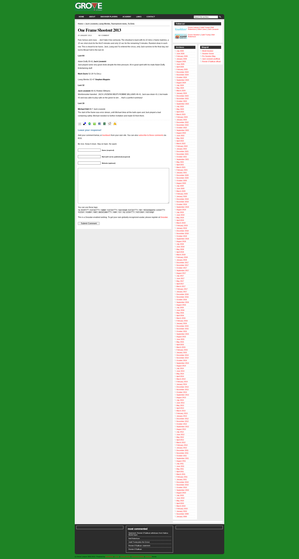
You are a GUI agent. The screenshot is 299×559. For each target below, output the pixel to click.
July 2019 (180, 212)
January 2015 (181, 352)
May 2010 (180, 501)
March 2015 (180, 347)
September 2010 (182, 490)
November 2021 (182, 154)
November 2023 (182, 98)
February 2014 (182, 382)
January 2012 (181, 448)
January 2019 (181, 228)
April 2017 (180, 284)
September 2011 (182, 458)
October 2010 (181, 487)
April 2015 (180, 344)
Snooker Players (108, 17)
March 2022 (180, 143)
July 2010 (180, 495)
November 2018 (182, 233)
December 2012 (182, 419)
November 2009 (182, 514)
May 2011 (180, 469)
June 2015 (180, 339)
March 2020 (180, 191)
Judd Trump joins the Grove (139, 542)
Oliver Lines (201, 29)
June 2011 (180, 466)
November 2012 (182, 421)
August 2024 (181, 83)
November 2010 (182, 485)
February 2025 (182, 69)
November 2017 (182, 265)
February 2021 (182, 170)
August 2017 (181, 273)
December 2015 (182, 326)
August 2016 (181, 305)
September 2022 (182, 130)
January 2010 (181, 511)
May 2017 (180, 281)
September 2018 (182, 239)
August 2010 (181, 493)
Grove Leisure (193, 27)
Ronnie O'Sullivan (135, 549)
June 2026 (180, 53)
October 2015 (181, 331)
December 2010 (182, 482)
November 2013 (182, 389)
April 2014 (180, 376)
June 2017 (180, 278)
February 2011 (181, 477)
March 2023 (180, 114)
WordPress (109, 556)
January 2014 (181, 384)
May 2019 (180, 217)
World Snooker (207, 51)
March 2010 (180, 506)
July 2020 (180, 186)
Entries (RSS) (125, 556)
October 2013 (181, 392)
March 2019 (180, 223)
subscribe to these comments (151, 135)
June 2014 (180, 371)
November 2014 (182, 358)
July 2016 (180, 307)
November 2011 (182, 453)
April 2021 (180, 165)
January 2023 (181, 120)
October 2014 (181, 360)
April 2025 (180, 67)
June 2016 (180, 310)
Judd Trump (204, 27)
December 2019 (182, 199)
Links (138, 17)
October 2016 (181, 300)
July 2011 (180, 464)
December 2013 (182, 387)
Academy (127, 17)
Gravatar (164, 217)
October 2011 (181, 456)
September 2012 (182, 426)
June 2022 (180, 135)
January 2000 (181, 516)
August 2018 (181, 241)
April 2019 (180, 220)
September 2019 (182, 207)
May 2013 (180, 405)
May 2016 (180, 313)
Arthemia (148, 556)
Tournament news (119, 24)
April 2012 (180, 440)
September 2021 (182, 159)
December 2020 (182, 175)
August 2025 (181, 61)
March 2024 (180, 91)
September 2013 (182, 395)
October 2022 (181, 128)
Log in (117, 556)
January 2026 (181, 59)
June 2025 (180, 64)
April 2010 (180, 503)
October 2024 (181, 77)
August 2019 (181, 210)
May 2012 (180, 437)
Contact (151, 17)
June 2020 (180, 188)
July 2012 (180, 432)
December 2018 (182, 231)
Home (81, 17)
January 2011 (181, 479)
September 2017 (182, 270)
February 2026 (182, 56)
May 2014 (180, 374)
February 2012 (182, 445)
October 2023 (181, 101)
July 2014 (180, 368)
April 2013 (180, 408)
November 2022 (182, 125)
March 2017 (180, 286)
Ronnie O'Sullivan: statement (139, 546)
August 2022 (181, 133)
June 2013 (180, 403)
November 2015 (182, 329)
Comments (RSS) (138, 556)
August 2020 (181, 183)
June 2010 (180, 498)
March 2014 (180, 379)
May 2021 (180, 162)
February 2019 (182, 225)
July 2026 (180, 51)
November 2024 (182, 75)
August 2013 (181, 397)
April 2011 (180, 471)
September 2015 (182, 334)
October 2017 (181, 268)
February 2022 (182, 146)
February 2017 (182, 289)
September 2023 (182, 104)
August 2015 (181, 337)
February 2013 (182, 413)
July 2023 (180, 106)
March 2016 (180, 318)
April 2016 (180, 315)
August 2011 (181, 461)
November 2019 (182, 202)
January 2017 (181, 292)
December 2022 (182, 122)
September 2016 (182, 302)
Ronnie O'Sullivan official (211, 61)
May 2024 (180, 88)
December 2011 (182, 450)
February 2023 (182, 117)
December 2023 (182, 96)
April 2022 (180, 141)
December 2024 (182, 72)
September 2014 (182, 363)
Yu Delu (131, 24)
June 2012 (180, 434)
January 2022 (181, 149)
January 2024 (181, 93)
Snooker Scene (208, 53)
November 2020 (182, 178)
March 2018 (180, 255)
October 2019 (181, 204)
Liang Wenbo (104, 24)
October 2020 (181, 180)
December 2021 (182, 151)
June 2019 (180, 215)
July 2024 (180, 85)
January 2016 (181, 323)
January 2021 (181, 173)
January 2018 (181, 260)
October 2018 (181, 236)
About (92, 17)
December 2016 (182, 294)
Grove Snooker (194, 35)
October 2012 (181, 424)
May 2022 (180, 138)
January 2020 (181, 196)
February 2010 (182, 509)
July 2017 (180, 276)
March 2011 (180, 474)
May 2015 (180, 342)
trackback (106, 135)
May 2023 (180, 109)
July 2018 (180, 244)
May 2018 (180, 249)
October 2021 (181, 157)
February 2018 (182, 257)
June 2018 (180, 247)
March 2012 (180, 442)
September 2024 (182, 80)
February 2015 (182, 350)
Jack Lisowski (91, 24)
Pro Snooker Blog (208, 56)
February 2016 (182, 321)
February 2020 (182, 194)
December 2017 (182, 262)
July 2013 (180, 400)
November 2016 (182, 297)
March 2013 (180, 411)
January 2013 (181, 416)
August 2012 (181, 429)
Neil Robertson (134, 538)
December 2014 (182, 355)
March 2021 (180, 167)
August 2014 (181, 366)
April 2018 (180, 252)
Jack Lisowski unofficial (211, 59)
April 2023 (180, 112)
